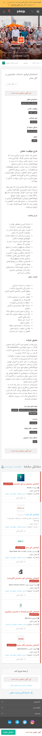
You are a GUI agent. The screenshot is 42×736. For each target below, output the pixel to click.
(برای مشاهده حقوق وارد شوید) (15, 494)
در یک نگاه (36, 63)
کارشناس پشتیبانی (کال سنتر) (27, 645)
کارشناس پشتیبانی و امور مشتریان (26, 484)
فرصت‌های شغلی (10, 63)
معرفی (25, 63)
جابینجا (37, 713)
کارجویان (37, 701)
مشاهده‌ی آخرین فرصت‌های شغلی (21, 685)
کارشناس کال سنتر (32, 514)
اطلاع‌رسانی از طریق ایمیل (12, 467)
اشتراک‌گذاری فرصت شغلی (20, 692)
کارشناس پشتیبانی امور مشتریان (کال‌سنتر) (23, 578)
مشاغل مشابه (8, 732)
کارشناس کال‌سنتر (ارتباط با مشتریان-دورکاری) (22, 611)
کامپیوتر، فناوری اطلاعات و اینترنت (18, 52)
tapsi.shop (18, 56)
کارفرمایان (36, 707)
